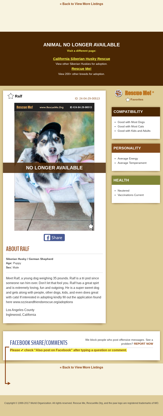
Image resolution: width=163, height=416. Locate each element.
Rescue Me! (81, 69)
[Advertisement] (81, 18)
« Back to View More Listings (81, 4)
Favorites (137, 99)
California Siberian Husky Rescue (81, 59)
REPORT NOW (143, 343)
